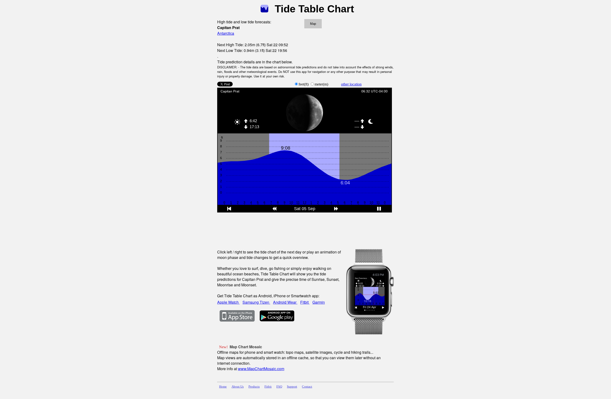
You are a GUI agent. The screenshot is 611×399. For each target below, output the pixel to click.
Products (254, 386)
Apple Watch (228, 302)
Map (313, 23)
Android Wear (285, 302)
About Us (238, 386)
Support (292, 386)
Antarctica (225, 33)
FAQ (279, 386)
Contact (307, 386)
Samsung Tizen (256, 302)
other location (351, 84)
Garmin (318, 302)
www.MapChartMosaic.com (261, 368)
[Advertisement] (304, 227)
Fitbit (305, 302)
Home (223, 386)
